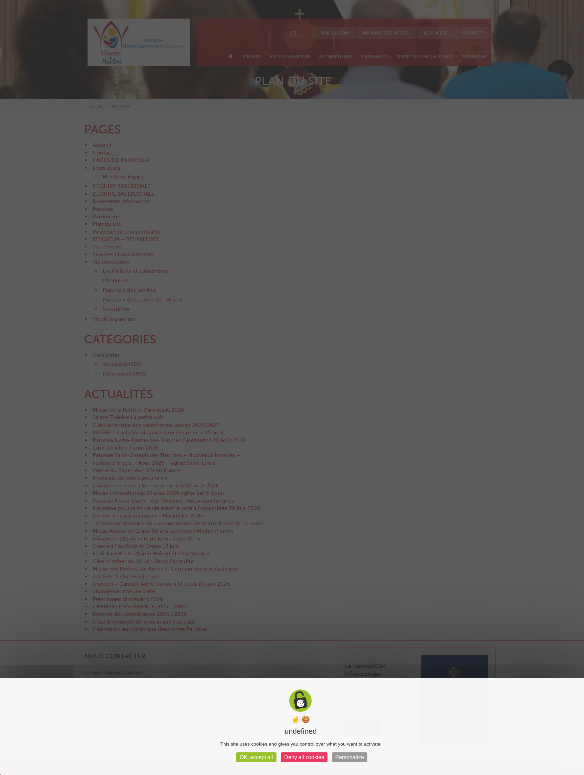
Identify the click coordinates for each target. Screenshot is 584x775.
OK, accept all (256, 757)
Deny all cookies (304, 757)
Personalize (349, 757)
